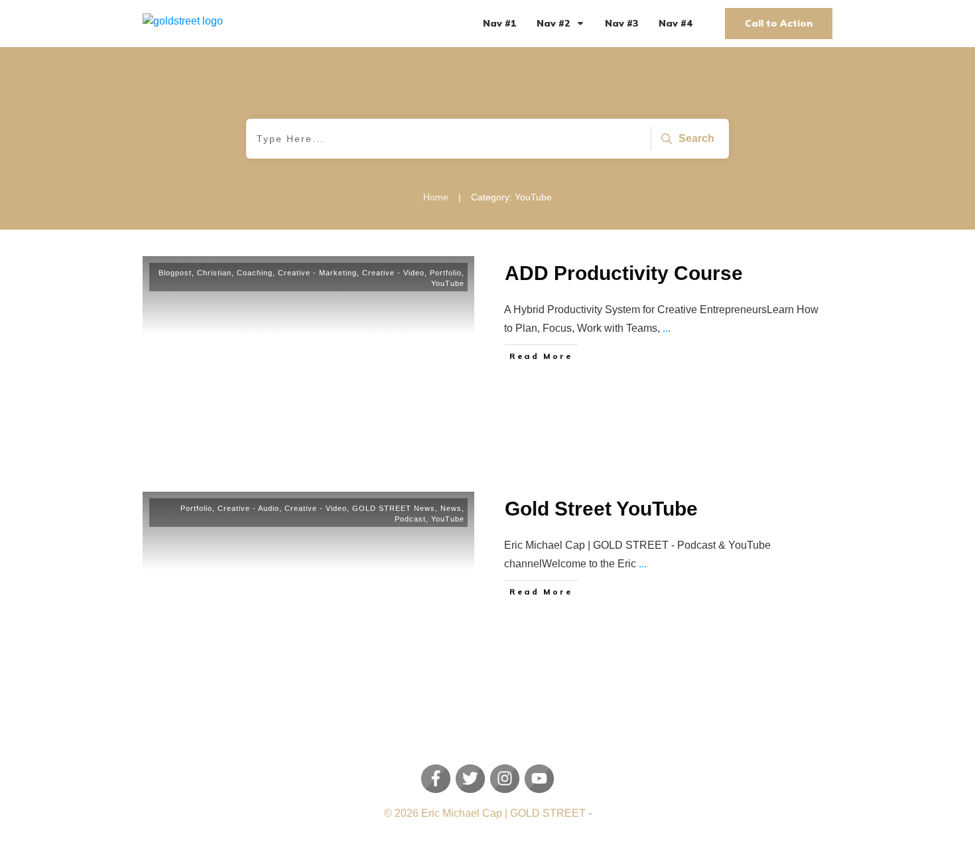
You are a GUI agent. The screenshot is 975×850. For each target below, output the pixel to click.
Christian (214, 273)
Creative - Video (393, 273)
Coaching (255, 273)
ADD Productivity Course (624, 273)
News (451, 508)
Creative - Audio (248, 508)
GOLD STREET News (393, 508)
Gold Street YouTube (601, 509)
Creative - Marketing (317, 273)
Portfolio (446, 273)
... (667, 328)
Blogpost (175, 273)
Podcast (410, 519)
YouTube (447, 283)
